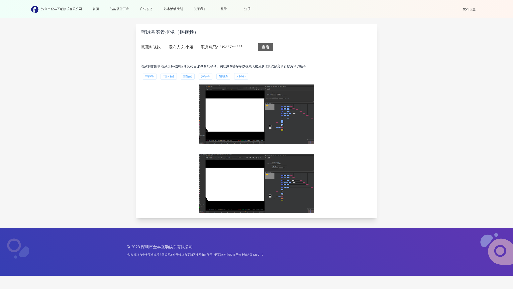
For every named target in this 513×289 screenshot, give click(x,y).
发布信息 (469, 9)
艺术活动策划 (173, 9)
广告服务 (146, 9)
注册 (247, 9)
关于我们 (200, 9)
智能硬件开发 (119, 9)
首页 (96, 9)
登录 (224, 9)
